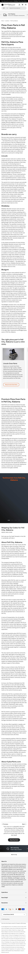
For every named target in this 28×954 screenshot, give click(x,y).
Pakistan (10, 930)
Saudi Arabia (11, 931)
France (16, 930)
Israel (9, 933)
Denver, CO (9, 940)
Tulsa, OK (13, 950)
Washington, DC (8, 942)
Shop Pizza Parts (14, 840)
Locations (7, 20)
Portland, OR (23, 942)
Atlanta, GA (14, 947)
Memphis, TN (14, 943)
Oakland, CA (3, 950)
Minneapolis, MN (8, 950)
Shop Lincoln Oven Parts (11, 384)
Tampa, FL (22, 950)
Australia (16, 928)
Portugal (11, 933)
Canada (11, 928)
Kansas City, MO (9, 947)
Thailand (13, 930)
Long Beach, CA (19, 948)
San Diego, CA (3, 936)
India (22, 928)
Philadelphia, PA (16, 935)
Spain (23, 930)
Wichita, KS (3, 952)
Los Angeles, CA (21, 933)
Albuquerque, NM (9, 945)
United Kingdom (6, 928)
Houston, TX (7, 935)
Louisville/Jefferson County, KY (6, 943)
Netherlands (23, 931)
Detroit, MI (18, 943)
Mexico (19, 928)
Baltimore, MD (23, 943)
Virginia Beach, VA (13, 948)
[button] (22, 4)
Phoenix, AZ (12, 935)
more (8, 952)
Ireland (2, 930)
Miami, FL (23, 948)
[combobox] (14, 8)
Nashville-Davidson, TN (22, 940)
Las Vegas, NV (13, 942)
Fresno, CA (19, 945)
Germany (24, 928)
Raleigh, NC (7, 948)
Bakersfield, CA (17, 950)
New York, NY (16, 933)
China (14, 928)
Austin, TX (12, 936)
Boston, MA (18, 942)
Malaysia (2, 931)
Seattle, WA (5, 940)
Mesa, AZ (4, 947)
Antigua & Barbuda (4, 933)
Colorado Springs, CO (20, 947)
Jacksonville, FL (16, 936)
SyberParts (7, 919)
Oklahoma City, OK (14, 940)
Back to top (14, 854)
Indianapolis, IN (17, 938)
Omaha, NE (3, 948)
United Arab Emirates (17, 931)
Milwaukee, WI (3, 945)
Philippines (6, 931)
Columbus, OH (7, 938)
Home (2, 20)
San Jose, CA (21, 936)
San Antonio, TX (22, 935)
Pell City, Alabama (14, 20)
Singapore (19, 930)
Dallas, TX (8, 936)
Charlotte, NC (12, 938)
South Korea (6, 930)
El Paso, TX (3, 942)
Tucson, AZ (15, 945)
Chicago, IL (3, 935)
